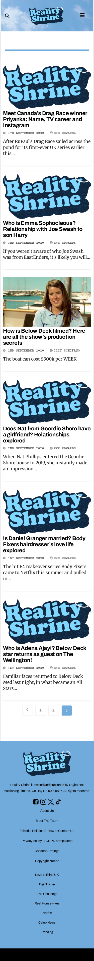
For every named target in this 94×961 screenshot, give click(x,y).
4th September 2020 (27, 133)
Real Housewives (47, 903)
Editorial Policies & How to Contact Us (47, 831)
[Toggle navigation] (82, 15)
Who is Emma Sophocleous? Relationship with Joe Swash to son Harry (42, 229)
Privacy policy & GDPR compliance (47, 841)
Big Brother (47, 884)
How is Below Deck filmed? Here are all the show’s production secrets (44, 337)
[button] (7, 16)
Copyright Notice (47, 861)
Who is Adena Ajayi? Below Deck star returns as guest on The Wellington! (44, 654)
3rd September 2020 (27, 243)
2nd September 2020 (27, 350)
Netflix (47, 913)
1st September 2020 (27, 558)
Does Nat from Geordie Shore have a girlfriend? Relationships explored (47, 435)
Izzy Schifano (67, 350)
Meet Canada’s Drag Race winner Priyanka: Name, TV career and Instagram (45, 119)
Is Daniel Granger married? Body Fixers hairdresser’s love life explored (44, 544)
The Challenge (47, 894)
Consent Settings (47, 851)
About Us (47, 811)
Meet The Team (47, 821)
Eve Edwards (65, 133)
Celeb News (47, 922)
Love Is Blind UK (47, 875)
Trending (47, 932)
